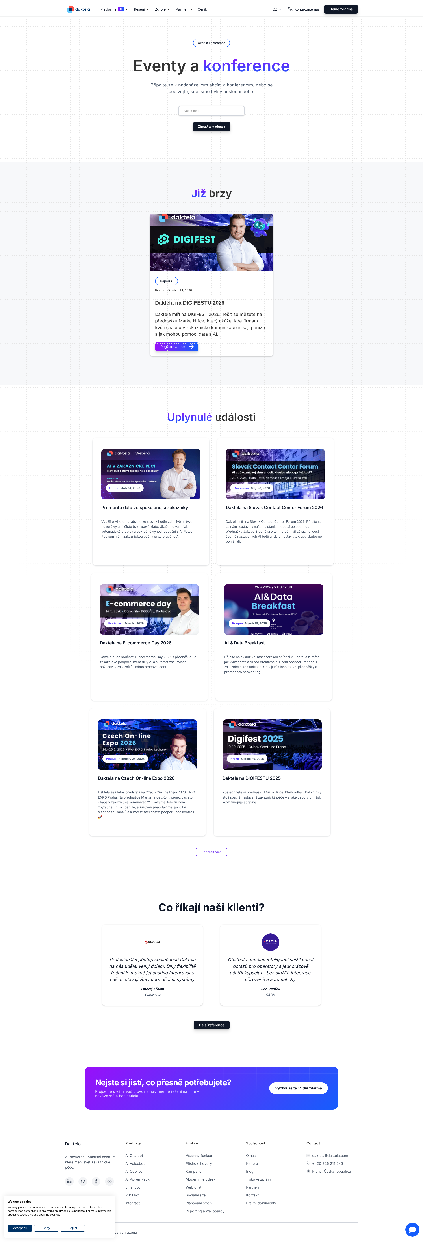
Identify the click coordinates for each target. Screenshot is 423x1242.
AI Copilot (133, 1171)
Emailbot (132, 1187)
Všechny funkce (199, 1155)
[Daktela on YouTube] (111, 1181)
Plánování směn (199, 1203)
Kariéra (252, 1163)
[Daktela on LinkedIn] (71, 1181)
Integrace (133, 1203)
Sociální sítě (196, 1195)
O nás (251, 1155)
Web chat (193, 1187)
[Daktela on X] (84, 1181)
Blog (250, 1171)
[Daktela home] (78, 9)
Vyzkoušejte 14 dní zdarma (298, 1088)
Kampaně (193, 1171)
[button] (113, 9)
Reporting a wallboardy (205, 1211)
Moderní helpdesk (200, 1179)
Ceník (202, 9)
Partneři (252, 1187)
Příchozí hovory (199, 1163)
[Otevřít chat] (412, 1230)
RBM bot (132, 1195)
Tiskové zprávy (259, 1179)
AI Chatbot (134, 1155)
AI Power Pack (137, 1179)
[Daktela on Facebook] (97, 1181)
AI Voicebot (135, 1163)
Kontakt (252, 1195)
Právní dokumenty (261, 1203)
